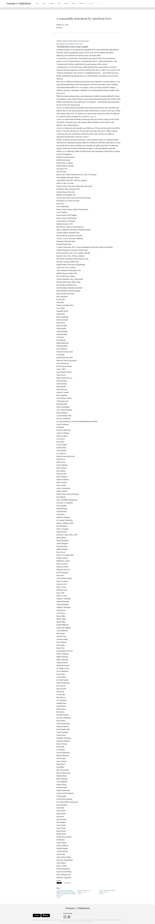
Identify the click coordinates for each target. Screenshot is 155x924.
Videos (73, 3)
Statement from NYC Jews (84, 890)
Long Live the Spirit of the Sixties (107, 890)
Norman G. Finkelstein (18, 3)
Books (59, 3)
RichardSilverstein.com (73, 44)
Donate (36, 915)
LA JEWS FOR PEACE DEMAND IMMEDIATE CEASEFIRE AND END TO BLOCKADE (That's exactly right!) (66, 892)
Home (37, 3)
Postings (51, 3)
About (44, 3)
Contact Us (82, 3)
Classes (66, 3)
